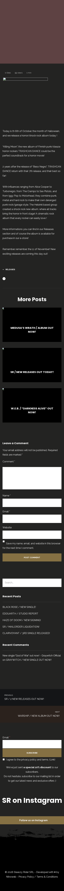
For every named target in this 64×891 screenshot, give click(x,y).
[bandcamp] (35, 860)
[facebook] (20, 846)
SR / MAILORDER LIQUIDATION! (21, 626)
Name (7, 495)
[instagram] (35, 846)
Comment (9, 461)
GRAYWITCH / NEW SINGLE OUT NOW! (28, 659)
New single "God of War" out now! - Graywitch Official (32, 655)
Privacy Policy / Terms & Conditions (38, 876)
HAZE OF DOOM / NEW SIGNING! (22, 620)
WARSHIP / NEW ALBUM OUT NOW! (39, 714)
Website (7, 527)
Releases (46, 49)
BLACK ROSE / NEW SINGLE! (19, 607)
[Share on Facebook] (8, 279)
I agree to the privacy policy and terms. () (30, 759)
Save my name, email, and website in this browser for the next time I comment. (31, 545)
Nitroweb (11, 876)
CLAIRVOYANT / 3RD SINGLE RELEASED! (26, 633)
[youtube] (49, 848)
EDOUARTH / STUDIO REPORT (20, 613)
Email (6, 511)
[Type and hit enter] (58, 583)
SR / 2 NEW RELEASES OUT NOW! (24, 697)
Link (52, 759)
